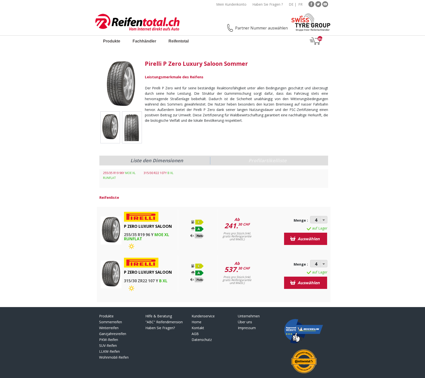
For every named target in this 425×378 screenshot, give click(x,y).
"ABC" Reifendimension (164, 322)
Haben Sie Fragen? (160, 327)
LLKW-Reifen (109, 351)
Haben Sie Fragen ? (267, 4)
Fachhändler (144, 41)
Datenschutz (202, 339)
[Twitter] (318, 3)
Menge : (301, 220)
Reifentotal (178, 41)
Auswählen (308, 239)
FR (300, 4)
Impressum (247, 327)
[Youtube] (325, 3)
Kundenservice (203, 316)
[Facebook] (311, 3)
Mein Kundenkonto (231, 4)
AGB (195, 333)
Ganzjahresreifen (112, 333)
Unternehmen (249, 316)
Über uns (245, 322)
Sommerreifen (110, 322)
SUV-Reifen (108, 345)
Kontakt (198, 327)
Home (196, 322)
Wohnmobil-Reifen (114, 357)
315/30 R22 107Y (158, 173)
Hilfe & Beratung (158, 316)
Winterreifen (109, 327)
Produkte (111, 41)
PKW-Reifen (108, 339)
